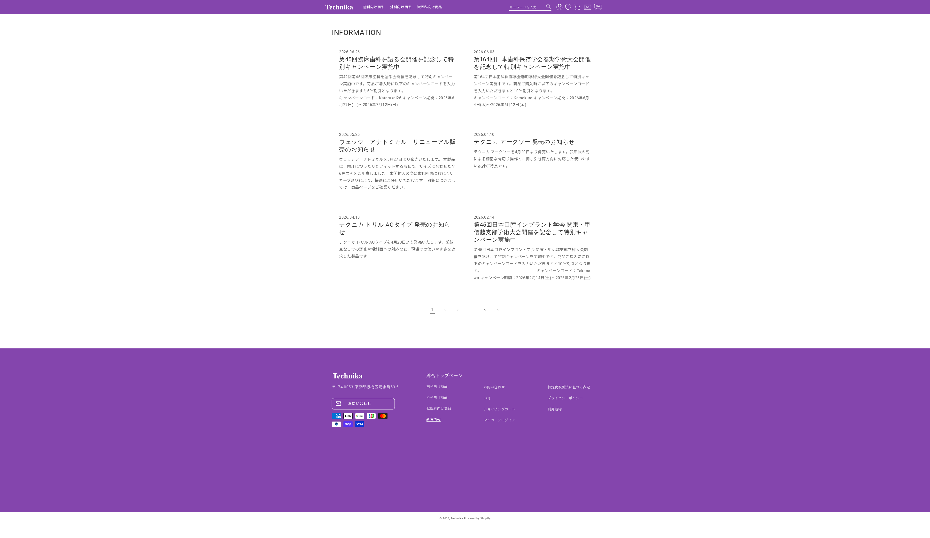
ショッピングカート (499, 409)
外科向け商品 (437, 397)
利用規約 (555, 409)
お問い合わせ (359, 403)
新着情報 (433, 419)
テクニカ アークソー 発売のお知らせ (524, 141)
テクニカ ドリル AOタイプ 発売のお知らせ (395, 228)
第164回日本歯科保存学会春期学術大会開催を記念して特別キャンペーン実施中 (532, 63)
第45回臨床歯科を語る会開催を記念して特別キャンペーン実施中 (396, 63)
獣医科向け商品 (438, 408)
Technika (457, 518)
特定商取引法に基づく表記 (569, 387)
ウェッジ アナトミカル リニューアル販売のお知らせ (397, 145)
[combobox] (530, 7)
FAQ (487, 398)
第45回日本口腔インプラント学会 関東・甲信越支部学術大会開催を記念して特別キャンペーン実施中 (532, 232)
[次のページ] (497, 310)
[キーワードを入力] (548, 6)
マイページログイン (499, 420)
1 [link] (432, 309)
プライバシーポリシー (565, 398)
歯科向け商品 (437, 386)
